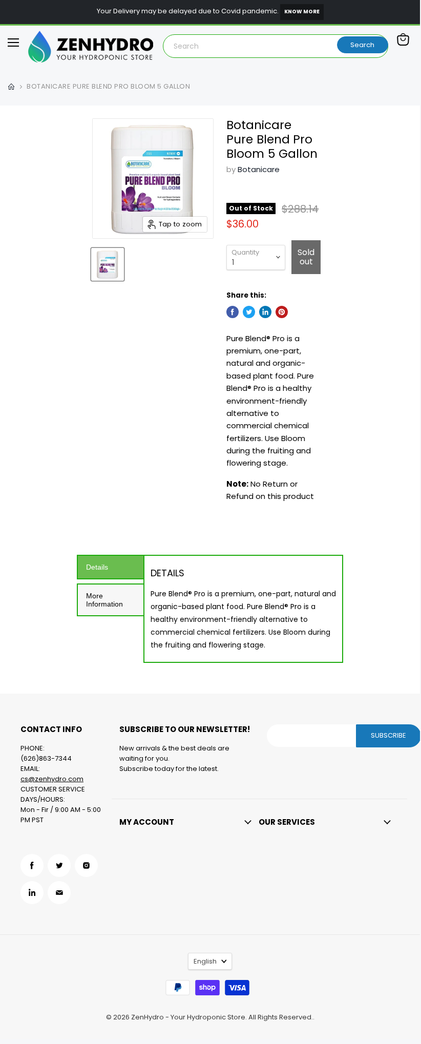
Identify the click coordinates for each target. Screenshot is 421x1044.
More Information (104, 600)
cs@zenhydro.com (51, 779)
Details (97, 567)
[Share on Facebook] (232, 312)
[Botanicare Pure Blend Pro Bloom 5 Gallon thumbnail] (107, 264)
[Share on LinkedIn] (265, 312)
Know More (302, 11)
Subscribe (388, 735)
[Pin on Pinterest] (282, 312)
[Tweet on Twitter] (249, 312)
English (205, 961)
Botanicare (259, 169)
